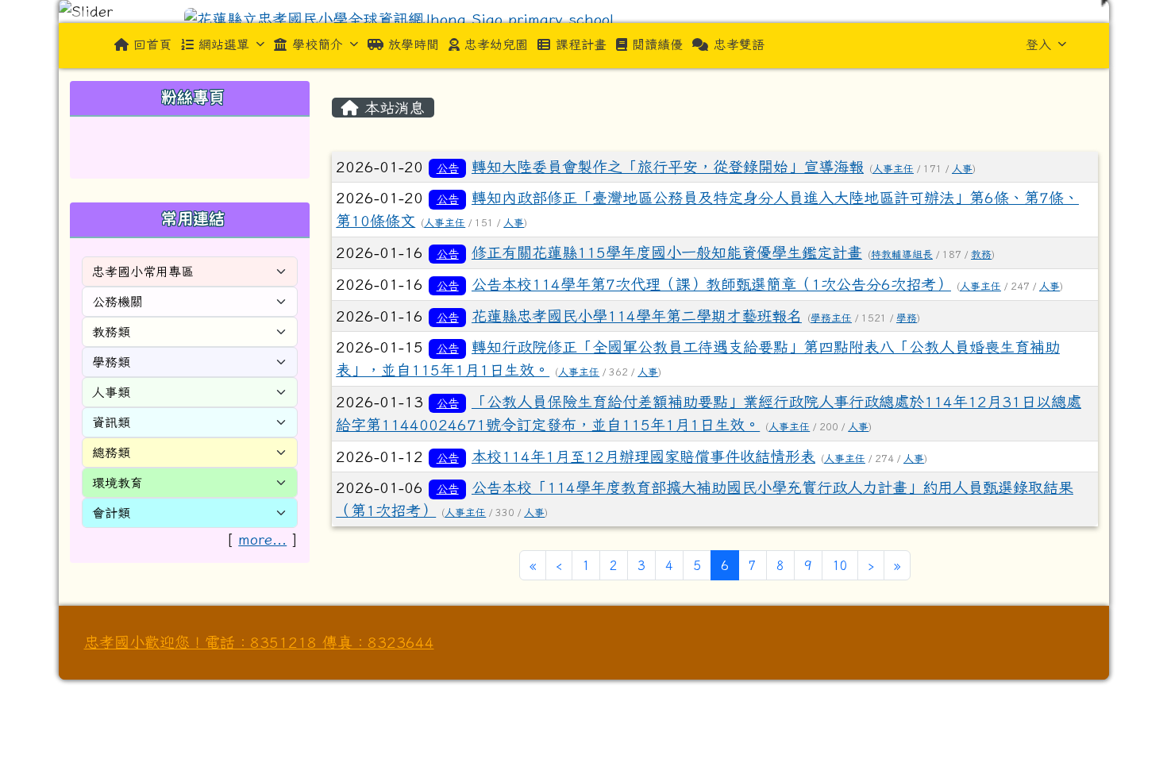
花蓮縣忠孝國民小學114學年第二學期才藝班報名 (637, 315)
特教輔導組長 (902, 254)
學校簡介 (317, 44)
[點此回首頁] (584, 11)
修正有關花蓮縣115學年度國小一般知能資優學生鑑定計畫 (667, 252)
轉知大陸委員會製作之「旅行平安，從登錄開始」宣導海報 (668, 166)
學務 (906, 318)
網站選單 (223, 44)
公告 (448, 168)
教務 (981, 254)
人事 (962, 169)
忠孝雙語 (739, 44)
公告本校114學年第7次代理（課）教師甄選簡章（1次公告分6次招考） (711, 283)
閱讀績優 (657, 44)
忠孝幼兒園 (496, 44)
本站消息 (392, 107)
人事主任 (893, 169)
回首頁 (152, 44)
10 (840, 565)
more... (262, 538)
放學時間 (413, 44)
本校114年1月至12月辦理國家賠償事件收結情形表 (643, 456)
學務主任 (831, 318)
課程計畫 (581, 44)
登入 (1038, 44)
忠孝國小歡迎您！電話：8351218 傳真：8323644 (259, 641)
